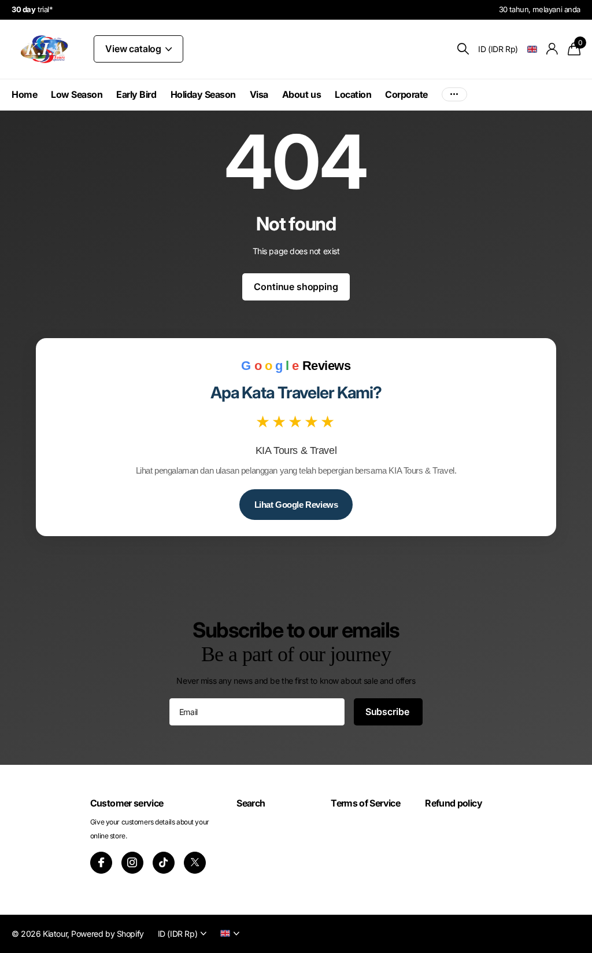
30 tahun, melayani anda (539, 9)
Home (24, 94)
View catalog (134, 48)
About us (301, 94)
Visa (259, 94)
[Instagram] (132, 863)
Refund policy (453, 803)
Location (353, 94)
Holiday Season (203, 94)
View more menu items (454, 95)
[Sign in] (552, 49)
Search (250, 803)
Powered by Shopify (107, 934)
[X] (195, 863)
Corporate (406, 94)
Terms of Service (365, 803)
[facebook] (101, 863)
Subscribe (388, 711)
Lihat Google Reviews (296, 505)
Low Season (76, 94)
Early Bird (136, 94)
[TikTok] (164, 863)
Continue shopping (296, 286)
